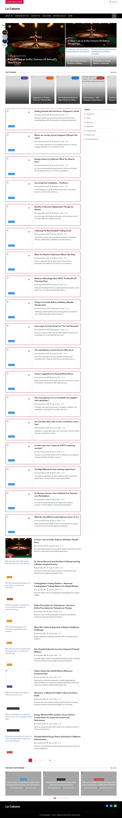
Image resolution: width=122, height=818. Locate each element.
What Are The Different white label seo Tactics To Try (57, 517)
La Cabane (12, 8)
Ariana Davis (40, 546)
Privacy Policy (91, 131)
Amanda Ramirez (42, 115)
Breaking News (98, 779)
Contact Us (35, 16)
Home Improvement (13, 708)
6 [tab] (67, 798)
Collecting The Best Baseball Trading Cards (53, 231)
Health (69, 58)
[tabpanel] (23, 783)
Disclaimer (47, 16)
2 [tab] (58, 798)
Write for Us (90, 135)
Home (88, 118)
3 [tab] (60, 798)
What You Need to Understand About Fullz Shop (55, 255)
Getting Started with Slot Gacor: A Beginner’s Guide (57, 111)
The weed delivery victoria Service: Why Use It (54, 350)
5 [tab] (65, 798)
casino (10, 686)
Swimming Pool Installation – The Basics (51, 183)
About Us (8, 16)
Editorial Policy (59, 16)
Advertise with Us (22, 16)
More (70, 16)
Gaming (10, 56)
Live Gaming (61, 779)
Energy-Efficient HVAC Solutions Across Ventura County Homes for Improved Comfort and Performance (54, 717)
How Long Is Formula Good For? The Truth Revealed (56, 326)
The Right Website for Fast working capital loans (55, 469)
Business (11, 126)
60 (50, 760)
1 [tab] (55, 798)
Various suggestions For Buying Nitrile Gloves (54, 374)
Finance (95, 58)
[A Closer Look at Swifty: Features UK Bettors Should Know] (35, 45)
